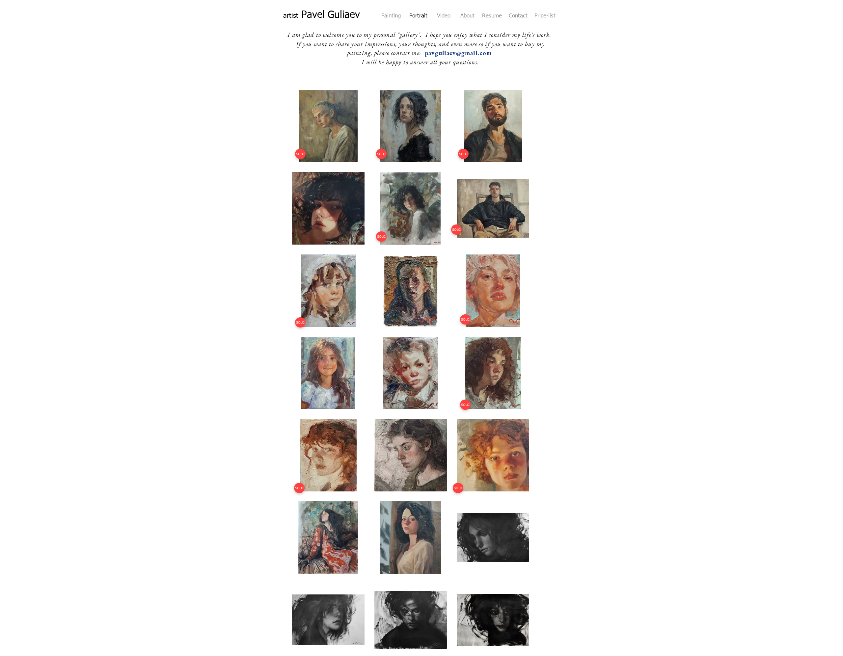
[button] (458, 488)
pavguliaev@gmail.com (458, 53)
